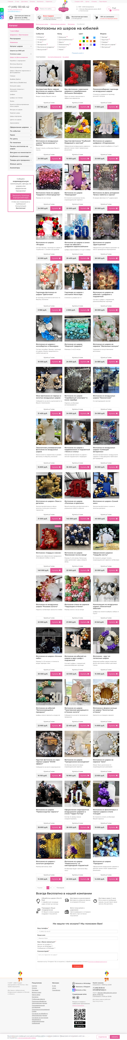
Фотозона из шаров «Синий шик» (105, 502)
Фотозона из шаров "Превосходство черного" (47, 811)
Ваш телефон (43, 928)
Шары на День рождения (19, 57)
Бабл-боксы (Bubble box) (18, 82)
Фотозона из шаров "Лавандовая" (73, 194)
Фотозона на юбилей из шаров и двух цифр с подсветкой (75, 658)
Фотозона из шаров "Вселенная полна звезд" (76, 554)
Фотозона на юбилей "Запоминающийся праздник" (45, 710)
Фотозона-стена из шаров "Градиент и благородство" (48, 194)
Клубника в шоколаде (19, 156)
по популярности (54, 57)
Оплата (32, 1)
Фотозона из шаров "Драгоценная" (102, 243)
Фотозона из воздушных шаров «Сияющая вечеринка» (104, 450)
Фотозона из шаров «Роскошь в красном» (74, 502)
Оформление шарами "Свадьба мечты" (103, 554)
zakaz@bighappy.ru (14, 11)
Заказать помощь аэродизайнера (20, 196)
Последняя (60, 888)
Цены (87, 1)
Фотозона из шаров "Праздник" (102, 862)
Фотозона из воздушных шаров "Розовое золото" (47, 605)
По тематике (15, 142)
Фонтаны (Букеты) (16, 64)
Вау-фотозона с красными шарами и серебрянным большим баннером (76, 91)
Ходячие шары (15, 113)
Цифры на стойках (16, 98)
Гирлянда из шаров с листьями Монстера (74, 293)
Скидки (34, 986)
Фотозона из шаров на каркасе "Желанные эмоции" (106, 345)
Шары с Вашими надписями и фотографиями (20, 71)
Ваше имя (41, 935)
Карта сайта (36, 994)
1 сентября (14, 31)
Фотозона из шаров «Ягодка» (45, 243)
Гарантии (49, 1)
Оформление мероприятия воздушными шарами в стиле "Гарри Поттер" (77, 812)
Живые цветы (16, 164)
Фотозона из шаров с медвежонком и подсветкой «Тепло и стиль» (77, 450)
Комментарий (43, 951)
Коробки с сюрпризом (17, 60)
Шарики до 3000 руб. (17, 50)
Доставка (24, 1)
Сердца (12, 76)
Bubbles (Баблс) (15, 79)
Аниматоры (15, 168)
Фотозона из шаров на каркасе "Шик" (103, 761)
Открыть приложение (78, 1005)
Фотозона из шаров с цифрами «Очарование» (104, 142)
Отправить (77, 966)
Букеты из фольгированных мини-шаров (19, 105)
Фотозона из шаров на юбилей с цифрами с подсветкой (103, 294)
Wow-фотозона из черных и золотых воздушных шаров (48, 397)
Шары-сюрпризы (16, 116)
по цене (65, 57)
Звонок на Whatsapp (44, 946)
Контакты (40, 1)
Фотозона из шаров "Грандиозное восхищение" (77, 761)
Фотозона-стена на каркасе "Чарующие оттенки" (77, 605)
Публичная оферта (38, 999)
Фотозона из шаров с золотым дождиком (45, 862)
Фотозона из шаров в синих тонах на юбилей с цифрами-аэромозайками (77, 244)
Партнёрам (103, 1)
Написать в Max (80, 990)
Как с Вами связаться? (46, 942)
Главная (10, 1)
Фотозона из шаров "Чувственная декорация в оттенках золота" (76, 710)
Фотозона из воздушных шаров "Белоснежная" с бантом (47, 143)
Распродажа (15, 39)
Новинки (14, 42)
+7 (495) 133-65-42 (18, 6)
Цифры (12, 94)
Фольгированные (16, 67)
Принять (115, 1037)
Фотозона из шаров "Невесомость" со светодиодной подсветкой (76, 863)
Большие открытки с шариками (17, 90)
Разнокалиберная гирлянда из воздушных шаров (105, 90)
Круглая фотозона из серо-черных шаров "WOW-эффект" (48, 762)
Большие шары (15, 86)
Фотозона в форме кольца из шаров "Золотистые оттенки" (105, 710)
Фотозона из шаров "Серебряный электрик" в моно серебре (76, 398)
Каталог (13, 25)
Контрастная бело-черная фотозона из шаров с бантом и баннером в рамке (49, 91)
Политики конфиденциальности (97, 961)
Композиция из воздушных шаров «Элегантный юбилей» (105, 606)
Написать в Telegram (83, 987)
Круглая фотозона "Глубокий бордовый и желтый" (78, 142)
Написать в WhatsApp (82, 983)
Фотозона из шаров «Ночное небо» (49, 657)
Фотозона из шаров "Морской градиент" (74, 345)
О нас (17, 1)
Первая (39, 888)
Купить (55, 107)
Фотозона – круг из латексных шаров (101, 657)
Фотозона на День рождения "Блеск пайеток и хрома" (106, 194)
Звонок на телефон (44, 944)
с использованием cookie (27, 1038)
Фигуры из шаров (16, 109)
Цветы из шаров (15, 119)
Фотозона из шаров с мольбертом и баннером (47, 345)
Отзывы (94, 1)
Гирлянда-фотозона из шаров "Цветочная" (46, 293)
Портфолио (56, 990)
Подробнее (102, 1037)
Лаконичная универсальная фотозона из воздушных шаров (48, 450)
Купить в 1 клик (49, 102)
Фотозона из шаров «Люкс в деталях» (48, 502)
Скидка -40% (79, 1)
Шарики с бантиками (19, 35)
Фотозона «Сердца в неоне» (48, 553)
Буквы (12, 101)
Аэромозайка (14, 123)
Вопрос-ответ (36, 992)
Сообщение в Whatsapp (45, 948)
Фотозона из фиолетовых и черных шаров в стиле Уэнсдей (105, 812)
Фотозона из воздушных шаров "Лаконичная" (104, 397)
